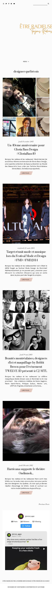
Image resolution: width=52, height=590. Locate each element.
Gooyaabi (41, 587)
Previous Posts (44, 504)
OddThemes (21, 587)
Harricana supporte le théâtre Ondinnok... (26, 471)
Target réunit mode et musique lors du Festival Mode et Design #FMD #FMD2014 (26, 255)
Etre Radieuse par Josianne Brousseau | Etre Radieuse (23, 581)
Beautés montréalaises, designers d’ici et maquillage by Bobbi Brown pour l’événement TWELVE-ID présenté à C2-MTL (26, 364)
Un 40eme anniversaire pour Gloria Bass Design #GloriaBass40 (26, 149)
